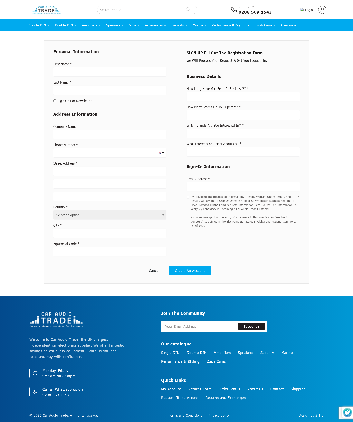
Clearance (288, 25)
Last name (61, 82)
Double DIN (64, 25)
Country (59, 207)
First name (61, 64)
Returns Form (199, 389)
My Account (171, 389)
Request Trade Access (179, 397)
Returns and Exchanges (226, 397)
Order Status (229, 389)
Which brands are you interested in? (214, 125)
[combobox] (109, 171)
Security (178, 25)
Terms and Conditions (185, 415)
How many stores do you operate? (212, 107)
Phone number (64, 145)
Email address (197, 179)
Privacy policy (219, 415)
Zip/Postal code (65, 244)
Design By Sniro (311, 415)
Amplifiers (89, 25)
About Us (255, 389)
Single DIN (37, 25)
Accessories (154, 25)
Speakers (113, 25)
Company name (64, 126)
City (56, 225)
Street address (64, 163)
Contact (277, 389)
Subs (132, 25)
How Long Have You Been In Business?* (216, 89)
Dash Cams (263, 25)
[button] (322, 9)
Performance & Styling (229, 25)
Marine (198, 25)
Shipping (298, 389)
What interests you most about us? (213, 144)
